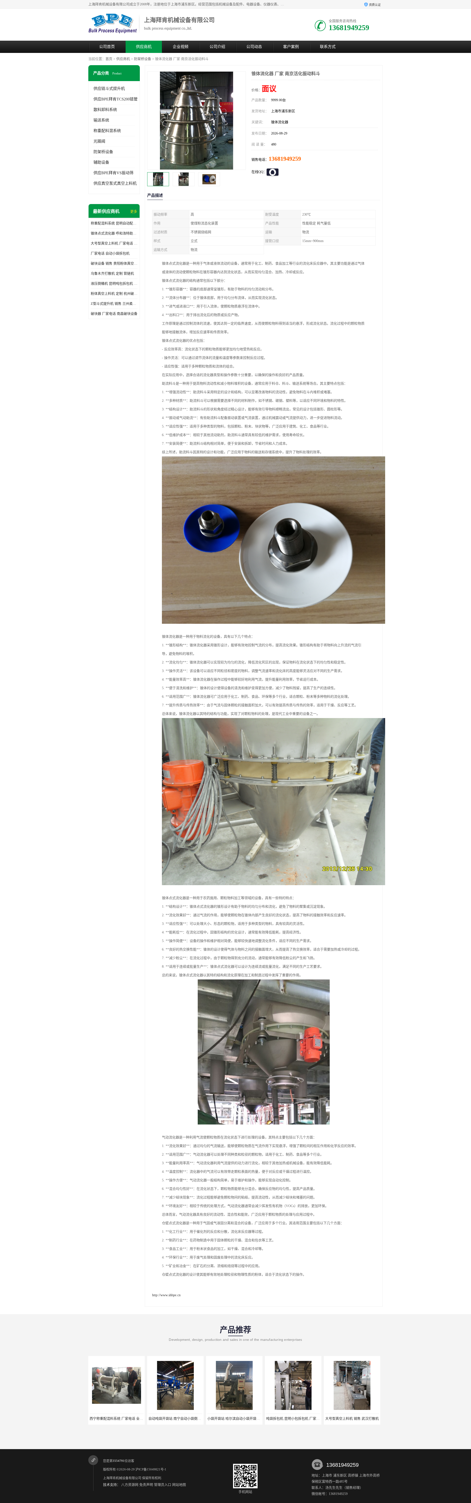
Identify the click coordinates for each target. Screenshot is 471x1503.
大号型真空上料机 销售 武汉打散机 (234, 1418)
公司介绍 (217, 47)
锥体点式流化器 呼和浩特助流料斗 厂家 (114, 233)
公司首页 (107, 47)
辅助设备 (101, 162)
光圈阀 (99, 141)
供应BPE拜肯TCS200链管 (115, 99)
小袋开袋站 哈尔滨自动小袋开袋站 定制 (120, 1418)
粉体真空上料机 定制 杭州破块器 (114, 293)
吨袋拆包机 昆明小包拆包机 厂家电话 (176, 1418)
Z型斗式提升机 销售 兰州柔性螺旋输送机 (114, 303)
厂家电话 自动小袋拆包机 (110, 253)
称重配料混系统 (107, 131)
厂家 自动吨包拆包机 (293, 1418)
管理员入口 (162, 1485)
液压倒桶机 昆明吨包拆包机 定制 (114, 283)
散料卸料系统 (105, 110)
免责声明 (146, 1485)
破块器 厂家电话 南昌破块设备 (114, 314)
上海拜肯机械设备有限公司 (122, 1478)
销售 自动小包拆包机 (352, 1418)
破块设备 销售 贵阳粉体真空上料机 (114, 263)
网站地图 (179, 1485)
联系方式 (328, 47)
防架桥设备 (142, 59)
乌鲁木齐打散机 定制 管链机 (112, 273)
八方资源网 (129, 1485)
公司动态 (254, 47)
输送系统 (101, 120)
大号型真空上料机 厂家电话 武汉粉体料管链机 (114, 243)
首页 (108, 59)
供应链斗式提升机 (109, 88)
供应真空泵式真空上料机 (115, 183)
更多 (133, 211)
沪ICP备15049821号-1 (150, 1469)
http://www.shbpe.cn (166, 1295)
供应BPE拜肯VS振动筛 (113, 173)
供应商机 (144, 47)
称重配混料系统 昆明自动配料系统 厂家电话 (114, 223)
